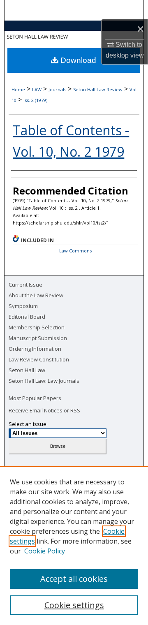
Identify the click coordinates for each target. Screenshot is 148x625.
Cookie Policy (44, 551)
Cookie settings (74, 605)
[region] (74, 545)
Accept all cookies (74, 578)
